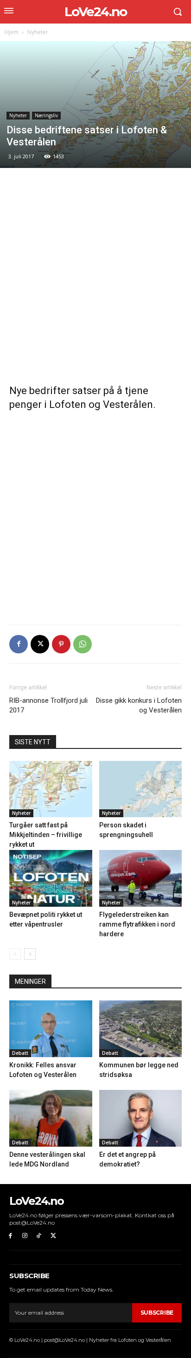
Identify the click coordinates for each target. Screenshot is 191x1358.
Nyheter (37, 32)
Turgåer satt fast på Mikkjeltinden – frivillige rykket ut (45, 834)
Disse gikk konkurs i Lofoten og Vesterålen (139, 705)
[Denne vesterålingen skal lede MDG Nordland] (50, 1118)
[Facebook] (18, 644)
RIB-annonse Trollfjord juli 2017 (48, 705)
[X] (40, 644)
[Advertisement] (95, 276)
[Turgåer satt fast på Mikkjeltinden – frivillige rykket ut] (50, 789)
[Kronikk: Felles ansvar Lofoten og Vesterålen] (50, 1028)
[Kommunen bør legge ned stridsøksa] (140, 1028)
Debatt (20, 1053)
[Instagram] (25, 1236)
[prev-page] (15, 954)
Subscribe (156, 1312)
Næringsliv (46, 115)
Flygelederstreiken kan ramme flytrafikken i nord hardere (137, 924)
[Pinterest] (61, 644)
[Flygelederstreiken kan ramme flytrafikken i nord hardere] (140, 878)
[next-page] (30, 954)
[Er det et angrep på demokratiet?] (140, 1118)
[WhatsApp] (82, 644)
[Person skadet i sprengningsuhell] (140, 789)
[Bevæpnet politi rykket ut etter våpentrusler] (50, 878)
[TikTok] (39, 1236)
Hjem (12, 32)
